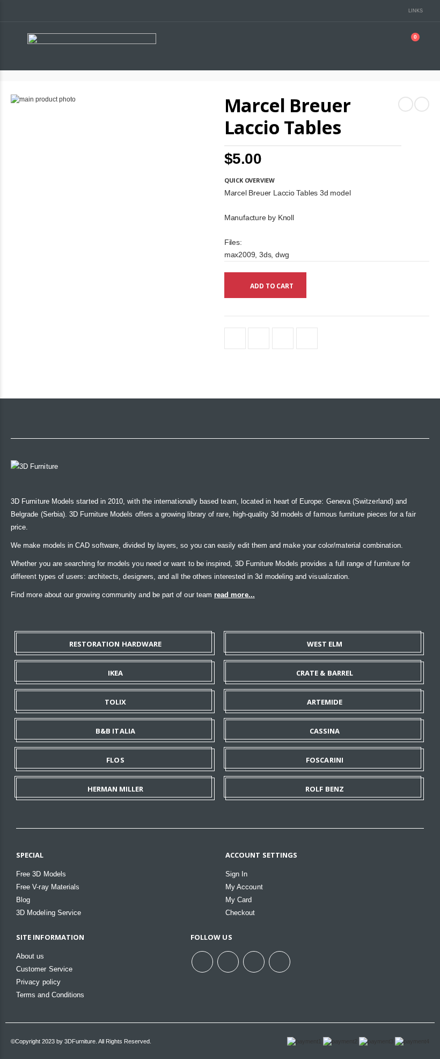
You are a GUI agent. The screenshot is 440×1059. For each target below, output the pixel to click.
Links (415, 10)
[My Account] (383, 46)
